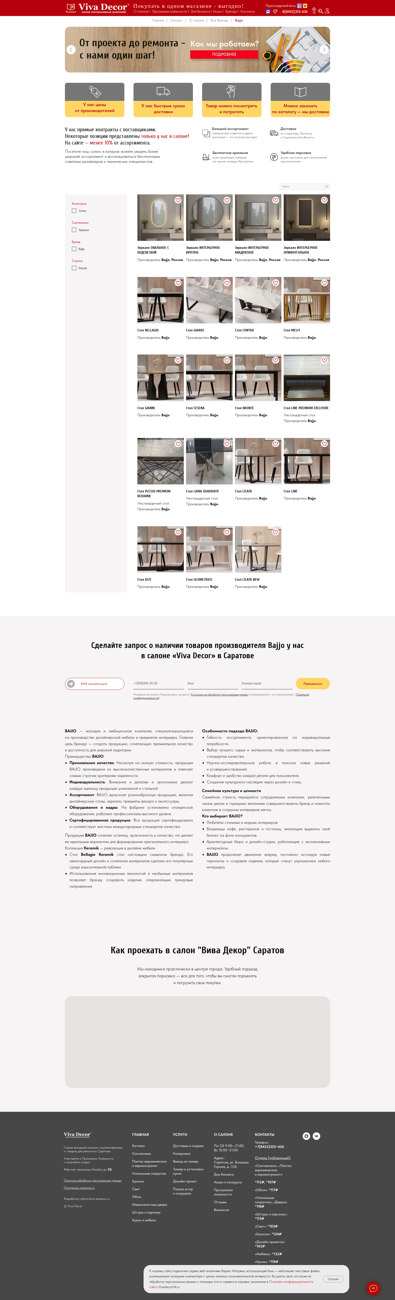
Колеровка (181, 1153)
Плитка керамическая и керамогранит (149, 1163)
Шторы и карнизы (146, 1212)
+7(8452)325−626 (269, 1146)
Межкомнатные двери (149, 1204)
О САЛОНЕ (223, 1134)
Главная (158, 20)
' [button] (190, 694)
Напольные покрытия (149, 1173)
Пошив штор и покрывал (183, 1191)
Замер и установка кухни (188, 1171)
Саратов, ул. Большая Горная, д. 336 (231, 1164)
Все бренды (219, 20)
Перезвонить (313, 683)
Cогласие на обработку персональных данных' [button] (219, 694)
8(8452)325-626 (295, 11)
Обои (136, 1197)
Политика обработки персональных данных (93, 1180)
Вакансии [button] (221, 1210)
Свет (136, 1189)
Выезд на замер (185, 1161)
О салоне (196, 20)
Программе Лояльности (98, 1158)
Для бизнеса (224, 1174)
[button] (268, 11)
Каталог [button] (71, 11)
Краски (138, 1181)
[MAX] (306, 1139)
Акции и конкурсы (228, 1182)
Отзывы (220, 1202)
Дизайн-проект (185, 1181)
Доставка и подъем (188, 1146)
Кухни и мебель (144, 1220)
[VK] (316, 1139)
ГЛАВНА (139, 1134)
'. (159, 698)
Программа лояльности (79, 1188)
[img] (103, 8)
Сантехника (141, 1153)
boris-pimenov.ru (99, 1199)
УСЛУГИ (180, 1134)
